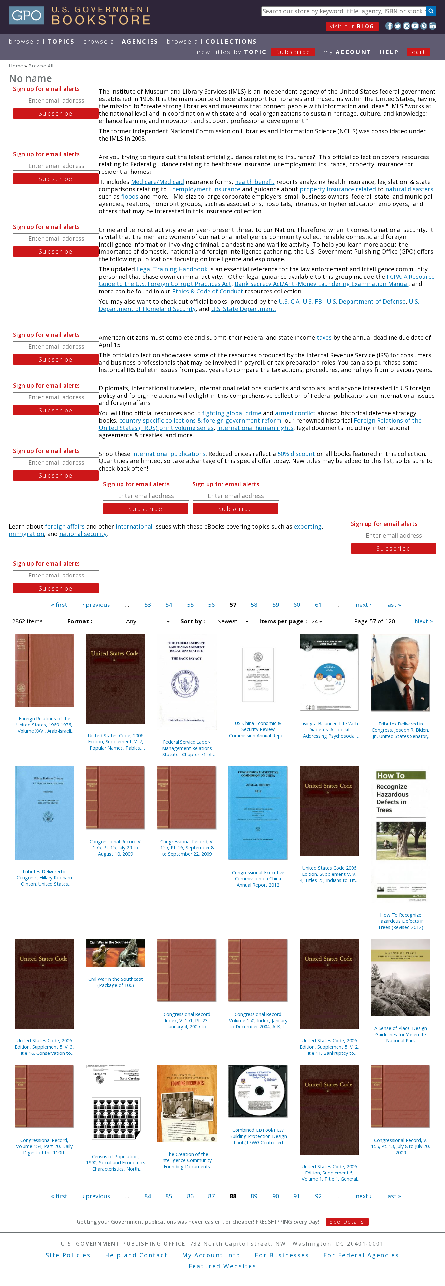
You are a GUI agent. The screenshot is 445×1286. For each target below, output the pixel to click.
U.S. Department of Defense (366, 301)
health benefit (255, 182)
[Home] (82, 22)
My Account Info (211, 1255)
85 (168, 1196)
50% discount (296, 453)
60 (297, 604)
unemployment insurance (204, 189)
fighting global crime (231, 413)
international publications (169, 453)
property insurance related (339, 189)
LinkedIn (432, 26)
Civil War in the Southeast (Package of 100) (115, 982)
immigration (26, 534)
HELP (389, 52)
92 (318, 1196)
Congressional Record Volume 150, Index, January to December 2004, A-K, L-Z (258, 1020)
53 (147, 604)
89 (254, 1196)
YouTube (415, 26)
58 (254, 604)
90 (275, 1196)
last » (393, 604)
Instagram (406, 26)
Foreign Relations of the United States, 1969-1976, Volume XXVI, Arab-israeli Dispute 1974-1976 (44, 724)
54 (168, 604)
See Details (347, 1221)
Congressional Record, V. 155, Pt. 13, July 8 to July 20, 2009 (400, 1146)
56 (211, 604)
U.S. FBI (313, 301)
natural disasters (409, 189)
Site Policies (68, 1255)
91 (297, 1196)
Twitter (398, 26)
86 (190, 1196)
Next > (424, 621)
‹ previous (96, 604)
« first (59, 604)
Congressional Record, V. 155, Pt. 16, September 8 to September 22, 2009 (187, 847)
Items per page (282, 621)
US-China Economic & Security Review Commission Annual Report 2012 (258, 729)
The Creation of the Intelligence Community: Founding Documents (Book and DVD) (187, 1160)
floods (129, 196)
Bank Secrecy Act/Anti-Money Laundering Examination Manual (322, 284)
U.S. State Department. (243, 309)
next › (363, 604)
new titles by (253, 52)
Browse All (42, 41)
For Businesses (282, 1255)
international (134, 526)
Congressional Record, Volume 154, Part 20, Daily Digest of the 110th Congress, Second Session (44, 1146)
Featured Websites (223, 1266)
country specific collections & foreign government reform (200, 420)
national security (83, 534)
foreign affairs (65, 526)
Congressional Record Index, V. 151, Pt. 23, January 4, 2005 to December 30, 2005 (187, 1020)
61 (318, 604)
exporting (308, 526)
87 (211, 1196)
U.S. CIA (289, 301)
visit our (352, 26)
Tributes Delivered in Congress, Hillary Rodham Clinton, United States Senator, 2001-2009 (44, 877)
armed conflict (296, 413)
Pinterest (424, 26)
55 (190, 604)
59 (275, 604)
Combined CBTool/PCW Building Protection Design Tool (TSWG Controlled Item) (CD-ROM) (258, 1136)
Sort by (191, 621)
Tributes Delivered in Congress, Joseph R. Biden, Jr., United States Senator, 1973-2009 (400, 730)
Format (79, 621)
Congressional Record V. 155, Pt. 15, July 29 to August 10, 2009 (116, 847)
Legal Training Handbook (172, 269)
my (347, 52)
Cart (419, 52)
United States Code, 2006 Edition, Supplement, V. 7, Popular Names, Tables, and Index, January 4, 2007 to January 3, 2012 (115, 741)
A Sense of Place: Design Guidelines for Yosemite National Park (400, 1034)
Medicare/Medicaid (157, 182)
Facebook (389, 26)
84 (147, 1196)
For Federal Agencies (361, 1255)
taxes (324, 337)
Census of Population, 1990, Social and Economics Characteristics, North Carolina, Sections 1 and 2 (115, 1162)
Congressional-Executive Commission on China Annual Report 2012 (258, 878)
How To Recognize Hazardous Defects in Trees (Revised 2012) (400, 921)
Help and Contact (136, 1255)
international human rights (255, 428)
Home (16, 65)
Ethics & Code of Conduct (207, 291)
